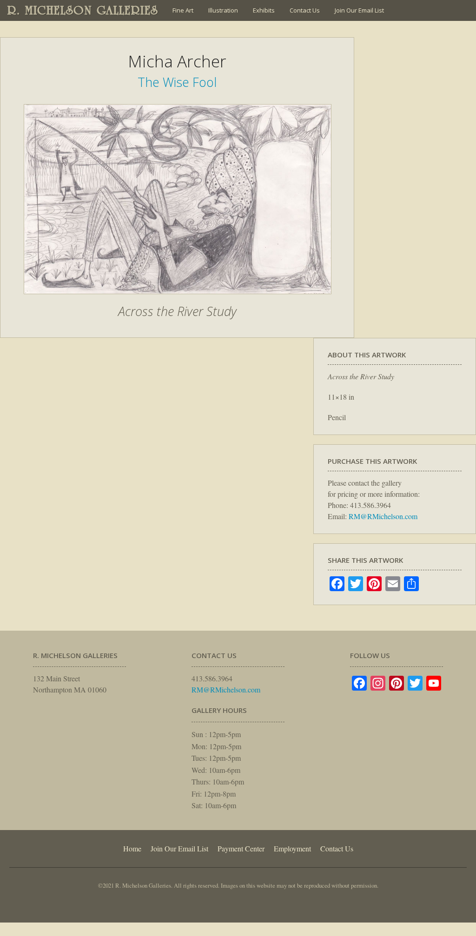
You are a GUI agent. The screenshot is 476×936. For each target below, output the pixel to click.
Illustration (223, 10)
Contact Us (305, 10)
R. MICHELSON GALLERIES (83, 10)
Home (132, 848)
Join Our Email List (359, 10)
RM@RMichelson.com (383, 516)
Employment (292, 848)
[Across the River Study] (177, 299)
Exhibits (264, 10)
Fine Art (182, 10)
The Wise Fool (177, 82)
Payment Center (241, 848)
